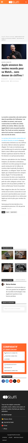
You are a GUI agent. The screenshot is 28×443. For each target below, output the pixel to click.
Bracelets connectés (11, 353)
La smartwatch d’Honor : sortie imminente (7, 255)
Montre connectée (10, 36)
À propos (4, 437)
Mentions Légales (18, 437)
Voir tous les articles (20, 279)
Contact (4, 440)
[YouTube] (11, 381)
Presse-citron (8, 419)
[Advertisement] (14, 19)
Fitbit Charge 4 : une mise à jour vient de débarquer (20, 255)
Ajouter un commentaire (15, 79)
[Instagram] (14, 381)
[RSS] (18, 381)
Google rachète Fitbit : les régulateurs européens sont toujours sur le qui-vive (20, 268)
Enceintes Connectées (12, 370)
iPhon (5, 429)
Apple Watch (13, 212)
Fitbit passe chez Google (7, 267)
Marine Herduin (6, 81)
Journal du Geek (9, 422)
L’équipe (10, 437)
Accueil (3, 36)
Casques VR (9, 367)
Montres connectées (11, 356)
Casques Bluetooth (11, 364)
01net (5, 425)
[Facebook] (3, 381)
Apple (7, 212)
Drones (8, 359)
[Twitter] (7, 381)
